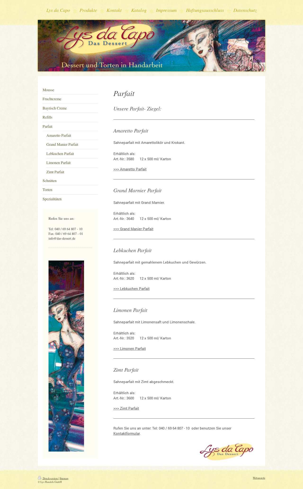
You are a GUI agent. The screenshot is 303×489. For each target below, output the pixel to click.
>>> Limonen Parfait (129, 348)
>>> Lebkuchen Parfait (131, 288)
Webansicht (259, 478)
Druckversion (50, 478)
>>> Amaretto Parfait (130, 169)
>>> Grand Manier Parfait (133, 228)
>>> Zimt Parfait (126, 408)
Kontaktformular (126, 433)
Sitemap (64, 478)
